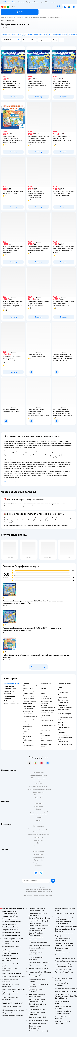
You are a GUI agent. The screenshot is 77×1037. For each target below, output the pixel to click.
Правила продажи (38, 781)
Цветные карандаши (47, 701)
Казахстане (42, 895)
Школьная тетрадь (28, 696)
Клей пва (43, 728)
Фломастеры (27, 736)
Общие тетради (27, 714)
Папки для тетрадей (29, 708)
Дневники (26, 683)
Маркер (43, 693)
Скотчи (25, 731)
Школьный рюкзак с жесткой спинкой (64, 714)
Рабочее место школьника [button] (9, 692)
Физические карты (64, 727)
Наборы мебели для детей (64, 686)
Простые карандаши (47, 720)
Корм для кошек (38, 854)
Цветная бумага (63, 741)
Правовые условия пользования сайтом (38, 889)
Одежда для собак (38, 863)
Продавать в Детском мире (38, 775)
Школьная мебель (63, 692)
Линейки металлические (48, 725)
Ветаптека (38, 866)
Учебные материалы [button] (11, 701)
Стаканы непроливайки (65, 744)
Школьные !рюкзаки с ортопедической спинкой (65, 709)
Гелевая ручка (27, 724)
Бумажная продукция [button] (11, 684)
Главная (3, 17)
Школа (11, 17)
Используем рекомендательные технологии (38, 891)
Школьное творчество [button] (12, 704)
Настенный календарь (29, 701)
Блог (38, 843)
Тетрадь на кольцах (28, 698)
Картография (54, 17)
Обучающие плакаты (64, 730)
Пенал (25, 721)
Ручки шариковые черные (46, 741)
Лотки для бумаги (46, 730)
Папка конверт (45, 735)
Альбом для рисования (30, 716)
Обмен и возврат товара (38, 778)
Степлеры (44, 688)
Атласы (60, 722)
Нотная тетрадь (27, 703)
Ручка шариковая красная (46, 745)
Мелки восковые (63, 735)
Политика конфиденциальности (38, 786)
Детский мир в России (31, 895)
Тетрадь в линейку (28, 691)
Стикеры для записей (47, 723)
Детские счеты (45, 715)
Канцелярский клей (47, 713)
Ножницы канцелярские (48, 710)
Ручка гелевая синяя (47, 738)
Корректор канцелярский (27, 739)
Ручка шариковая (28, 729)
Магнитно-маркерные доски (65, 738)
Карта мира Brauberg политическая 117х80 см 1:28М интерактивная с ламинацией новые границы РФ (33, 629)
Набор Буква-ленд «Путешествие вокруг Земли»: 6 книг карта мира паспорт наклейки (36, 656)
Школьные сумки (63, 702)
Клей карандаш (27, 726)
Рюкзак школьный (63, 695)
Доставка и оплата (38, 772)
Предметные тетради (29, 706)
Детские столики (63, 690)
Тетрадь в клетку (28, 688)
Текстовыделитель (28, 745)
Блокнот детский (28, 711)
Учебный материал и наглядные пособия (31, 17)
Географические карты (65, 725)
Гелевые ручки (45, 686)
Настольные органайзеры (44, 704)
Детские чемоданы (64, 700)
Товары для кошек (38, 851)
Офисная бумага (28, 693)
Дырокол (26, 743)
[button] (19, 12)
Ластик (25, 734)
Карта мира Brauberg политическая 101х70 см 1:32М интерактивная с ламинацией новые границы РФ (33, 602)
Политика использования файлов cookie (38, 789)
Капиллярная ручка (46, 683)
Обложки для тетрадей (30, 686)
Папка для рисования (64, 683)
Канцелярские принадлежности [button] (10, 687)
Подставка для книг (46, 698)
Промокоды (38, 783)
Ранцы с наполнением (65, 717)
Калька (43, 691)
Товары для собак (38, 857)
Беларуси (50, 895)
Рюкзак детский (63, 705)
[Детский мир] (5, 6)
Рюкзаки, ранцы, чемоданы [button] (9, 697)
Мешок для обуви (63, 697)
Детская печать (45, 733)
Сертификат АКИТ (38, 792)
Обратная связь (38, 795)
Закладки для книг (46, 696)
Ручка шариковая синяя (48, 707)
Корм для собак (38, 860)
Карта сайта (38, 798)
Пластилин (61, 732)
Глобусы (60, 720)
